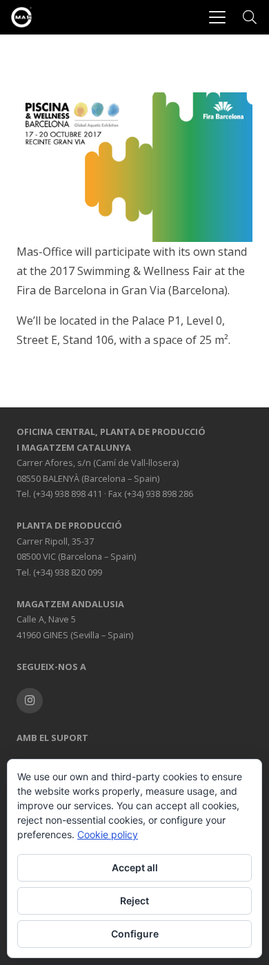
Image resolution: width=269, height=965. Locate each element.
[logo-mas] (21, 17)
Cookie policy (107, 834)
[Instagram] (30, 701)
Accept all (135, 867)
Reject (134, 900)
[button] (217, 17)
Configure (135, 933)
